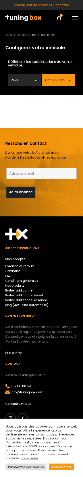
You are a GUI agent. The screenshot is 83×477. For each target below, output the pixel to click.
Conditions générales (21, 280)
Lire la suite (29, 458)
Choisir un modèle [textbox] (59, 80)
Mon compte (15, 259)
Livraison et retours (20, 266)
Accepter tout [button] (61, 467)
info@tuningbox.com (27, 392)
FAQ (8, 276)
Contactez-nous (18, 403)
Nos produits (14, 285)
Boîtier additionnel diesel (24, 295)
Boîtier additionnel (19, 290)
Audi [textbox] (14, 80)
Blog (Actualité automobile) (26, 305)
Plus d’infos (13, 353)
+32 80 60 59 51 (22, 386)
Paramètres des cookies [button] (26, 467)
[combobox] (24, 80)
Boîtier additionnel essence (26, 300)
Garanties (12, 271)
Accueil (10, 35)
